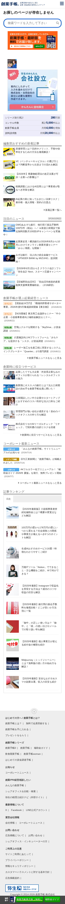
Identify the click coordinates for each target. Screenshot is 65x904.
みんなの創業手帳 (14, 785)
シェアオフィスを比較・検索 (20, 791)
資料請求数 (11, 133)
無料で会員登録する (36, 723)
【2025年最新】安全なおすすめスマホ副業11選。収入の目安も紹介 (39, 680)
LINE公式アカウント (37, 810)
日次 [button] (8, 499)
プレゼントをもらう (15, 735)
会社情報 (10, 822)
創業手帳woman (32, 754)
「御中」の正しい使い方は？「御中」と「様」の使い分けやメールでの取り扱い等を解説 (39, 626)
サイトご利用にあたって (18, 854)
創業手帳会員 (12, 128)
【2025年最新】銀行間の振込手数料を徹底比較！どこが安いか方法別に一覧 (39, 607)
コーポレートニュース (17, 772)
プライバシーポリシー (17, 860)
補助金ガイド (52, 899)
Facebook (16, 810)
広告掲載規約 (12, 878)
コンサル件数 (12, 122)
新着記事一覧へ (53, 210)
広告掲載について (14, 835)
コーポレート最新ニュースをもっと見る (41, 483)
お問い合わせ (35, 835)
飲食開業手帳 (12, 754)
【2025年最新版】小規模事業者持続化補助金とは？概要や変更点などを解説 (39, 512)
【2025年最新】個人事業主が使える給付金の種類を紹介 (39, 643)
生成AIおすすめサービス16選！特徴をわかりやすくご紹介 (39, 550)
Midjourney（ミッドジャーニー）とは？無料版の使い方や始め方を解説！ (39, 663)
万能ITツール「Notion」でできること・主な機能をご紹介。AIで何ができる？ (40, 570)
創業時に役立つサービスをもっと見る (42, 435)
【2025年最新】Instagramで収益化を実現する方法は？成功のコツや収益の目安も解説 (40, 589)
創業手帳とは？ (13, 723)
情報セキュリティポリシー (19, 866)
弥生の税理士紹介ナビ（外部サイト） (25, 797)
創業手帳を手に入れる (17, 729)
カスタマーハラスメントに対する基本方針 (27, 872)
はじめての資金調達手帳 (18, 759)
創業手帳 (25, 748)
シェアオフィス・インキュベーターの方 (26, 841)
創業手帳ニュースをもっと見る (45, 358)
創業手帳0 (10, 748)
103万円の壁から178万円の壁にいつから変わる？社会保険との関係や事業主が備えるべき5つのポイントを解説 (40, 532)
